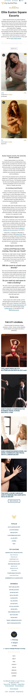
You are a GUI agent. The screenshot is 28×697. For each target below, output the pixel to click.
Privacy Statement (9, 685)
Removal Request (19, 685)
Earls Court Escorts (14, 554)
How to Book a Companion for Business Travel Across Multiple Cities (13, 410)
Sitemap (14, 675)
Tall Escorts (14, 600)
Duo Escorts (14, 603)
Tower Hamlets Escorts (14, 573)
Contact (14, 664)
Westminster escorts (14, 310)
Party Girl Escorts (14, 587)
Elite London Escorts (14, 527)
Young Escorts (14, 592)
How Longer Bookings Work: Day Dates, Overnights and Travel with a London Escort (14, 452)
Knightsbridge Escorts (14, 559)
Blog (14, 656)
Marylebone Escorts (14, 568)
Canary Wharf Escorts (14, 575)
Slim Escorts (14, 598)
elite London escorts (16, 38)
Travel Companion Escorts (14, 620)
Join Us (14, 667)
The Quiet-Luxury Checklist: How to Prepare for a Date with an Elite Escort (13, 495)
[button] (25, 3)
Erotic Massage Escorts (14, 623)
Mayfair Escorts (14, 566)
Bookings (14, 673)
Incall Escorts (14, 595)
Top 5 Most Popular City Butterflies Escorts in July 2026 (14, 369)
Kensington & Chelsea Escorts (14, 552)
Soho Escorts (14, 570)
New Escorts (14, 532)
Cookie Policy (21, 684)
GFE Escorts (14, 609)
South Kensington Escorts (14, 561)
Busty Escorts (14, 614)
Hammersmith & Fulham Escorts (14, 578)
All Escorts (14, 538)
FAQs (14, 543)
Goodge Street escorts (18, 305)
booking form (19, 234)
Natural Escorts (14, 589)
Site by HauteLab (14, 688)
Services (14, 670)
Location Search (14, 529)
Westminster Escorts (14, 564)
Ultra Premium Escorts (14, 535)
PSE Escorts (14, 617)
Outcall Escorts (14, 606)
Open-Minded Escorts (14, 612)
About (14, 658)
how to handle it (21, 277)
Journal (14, 541)
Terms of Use (7, 684)
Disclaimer (14, 684)
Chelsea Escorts (14, 557)
